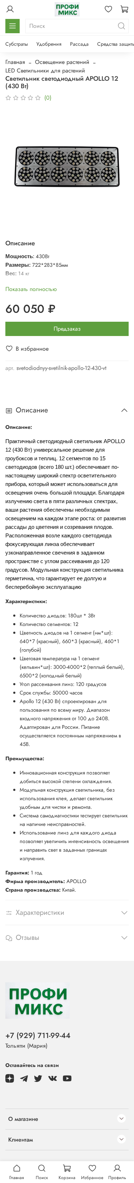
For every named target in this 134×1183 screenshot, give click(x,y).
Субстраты (16, 43)
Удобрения (48, 43)
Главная (15, 62)
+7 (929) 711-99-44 (37, 1035)
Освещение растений (62, 62)
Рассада (79, 43)
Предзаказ (67, 329)
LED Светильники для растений (45, 70)
